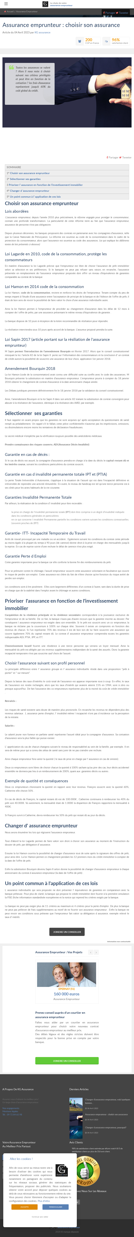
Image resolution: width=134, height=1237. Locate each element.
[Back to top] (123, 1216)
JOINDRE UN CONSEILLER (67, 931)
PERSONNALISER (55, 1207)
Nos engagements (10, 1108)
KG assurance (42, 32)
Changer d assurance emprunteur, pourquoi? (105, 1127)
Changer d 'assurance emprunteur (29, 191)
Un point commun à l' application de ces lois (35, 196)
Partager (110, 13)
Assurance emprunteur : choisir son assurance (106, 1114)
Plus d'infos (44, 1201)
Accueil (10, 11)
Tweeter (123, 13)
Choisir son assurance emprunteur (30, 173)
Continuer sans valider (40, 1217)
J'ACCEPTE (24, 1207)
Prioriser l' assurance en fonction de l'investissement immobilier (46, 185)
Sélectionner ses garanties (25, 179)
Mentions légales (10, 1111)
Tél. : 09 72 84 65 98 (12, 1114)
